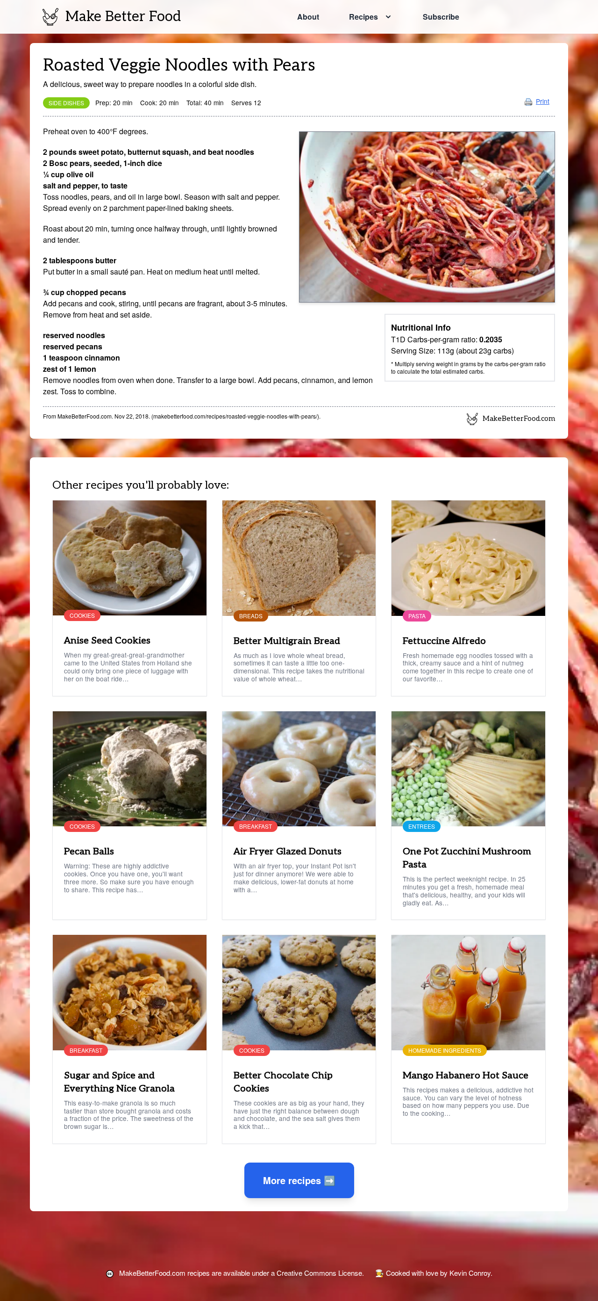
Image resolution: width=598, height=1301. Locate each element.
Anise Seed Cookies (107, 640)
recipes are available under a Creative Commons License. (241, 1273)
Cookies (82, 615)
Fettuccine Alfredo (444, 641)
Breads (251, 616)
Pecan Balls (89, 851)
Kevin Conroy (470, 1273)
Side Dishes (66, 103)
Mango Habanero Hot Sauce (465, 1075)
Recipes (363, 16)
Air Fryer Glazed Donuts (288, 851)
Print (542, 101)
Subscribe (441, 16)
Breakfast (255, 826)
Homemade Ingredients (444, 1050)
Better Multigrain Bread (287, 641)
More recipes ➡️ (299, 1180)
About (308, 16)
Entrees (421, 826)
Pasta (417, 616)
